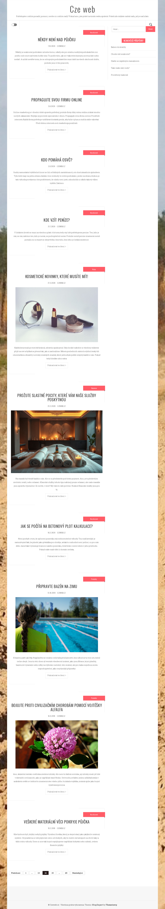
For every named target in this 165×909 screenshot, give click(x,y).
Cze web (82, 9)
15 (53, 873)
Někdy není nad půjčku (57, 39)
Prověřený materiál (119, 75)
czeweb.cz (61, 46)
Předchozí (15, 873)
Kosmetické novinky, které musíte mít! (56, 276)
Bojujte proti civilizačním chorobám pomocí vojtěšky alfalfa (56, 707)
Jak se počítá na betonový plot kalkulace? (57, 526)
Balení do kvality (118, 47)
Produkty (94, 579)
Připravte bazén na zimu (56, 586)
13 (39, 873)
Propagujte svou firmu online (56, 100)
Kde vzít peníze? (57, 220)
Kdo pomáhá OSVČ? (56, 160)
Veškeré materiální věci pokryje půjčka (57, 822)
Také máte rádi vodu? (120, 68)
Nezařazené (94, 32)
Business (94, 388)
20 (66, 873)
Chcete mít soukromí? (120, 54)
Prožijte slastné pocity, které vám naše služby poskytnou (56, 397)
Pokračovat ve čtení (56, 69)
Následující (77, 873)
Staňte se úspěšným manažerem (125, 61)
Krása (94, 269)
